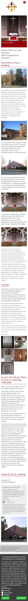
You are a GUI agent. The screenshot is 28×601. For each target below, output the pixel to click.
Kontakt (13, 550)
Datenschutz (6, 550)
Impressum (16, 548)
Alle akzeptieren (21, 598)
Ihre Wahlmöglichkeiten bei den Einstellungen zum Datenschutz (14, 558)
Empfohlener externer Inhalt (11, 487)
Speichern (5, 598)
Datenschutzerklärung (15, 585)
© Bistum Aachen (6, 548)
